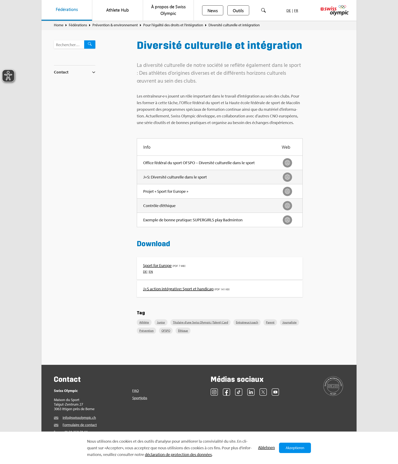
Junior (161, 322)
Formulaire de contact (80, 424)
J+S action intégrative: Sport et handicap (178, 288)
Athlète (144, 322)
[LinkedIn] (251, 392)
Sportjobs (139, 398)
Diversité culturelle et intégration (234, 25)
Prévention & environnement (115, 25)
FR (296, 10)
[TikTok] (238, 392)
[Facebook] (226, 392)
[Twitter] (263, 392)
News (212, 10)
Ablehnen (266, 447)
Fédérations (78, 25)
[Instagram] (214, 392)
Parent (270, 322)
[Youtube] (275, 392)
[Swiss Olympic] (335, 10)
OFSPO (165, 331)
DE (288, 10)
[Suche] (263, 10)
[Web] (287, 163)
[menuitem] (66, 10)
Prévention (146, 331)
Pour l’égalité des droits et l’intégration (173, 25)
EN (151, 272)
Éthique (183, 331)
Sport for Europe (157, 265)
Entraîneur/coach (247, 322)
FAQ (135, 390)
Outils (238, 10)
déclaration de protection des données (178, 454)
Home (58, 25)
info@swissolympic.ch (79, 417)
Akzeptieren (295, 447)
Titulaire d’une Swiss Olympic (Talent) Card (200, 322)
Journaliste (289, 322)
